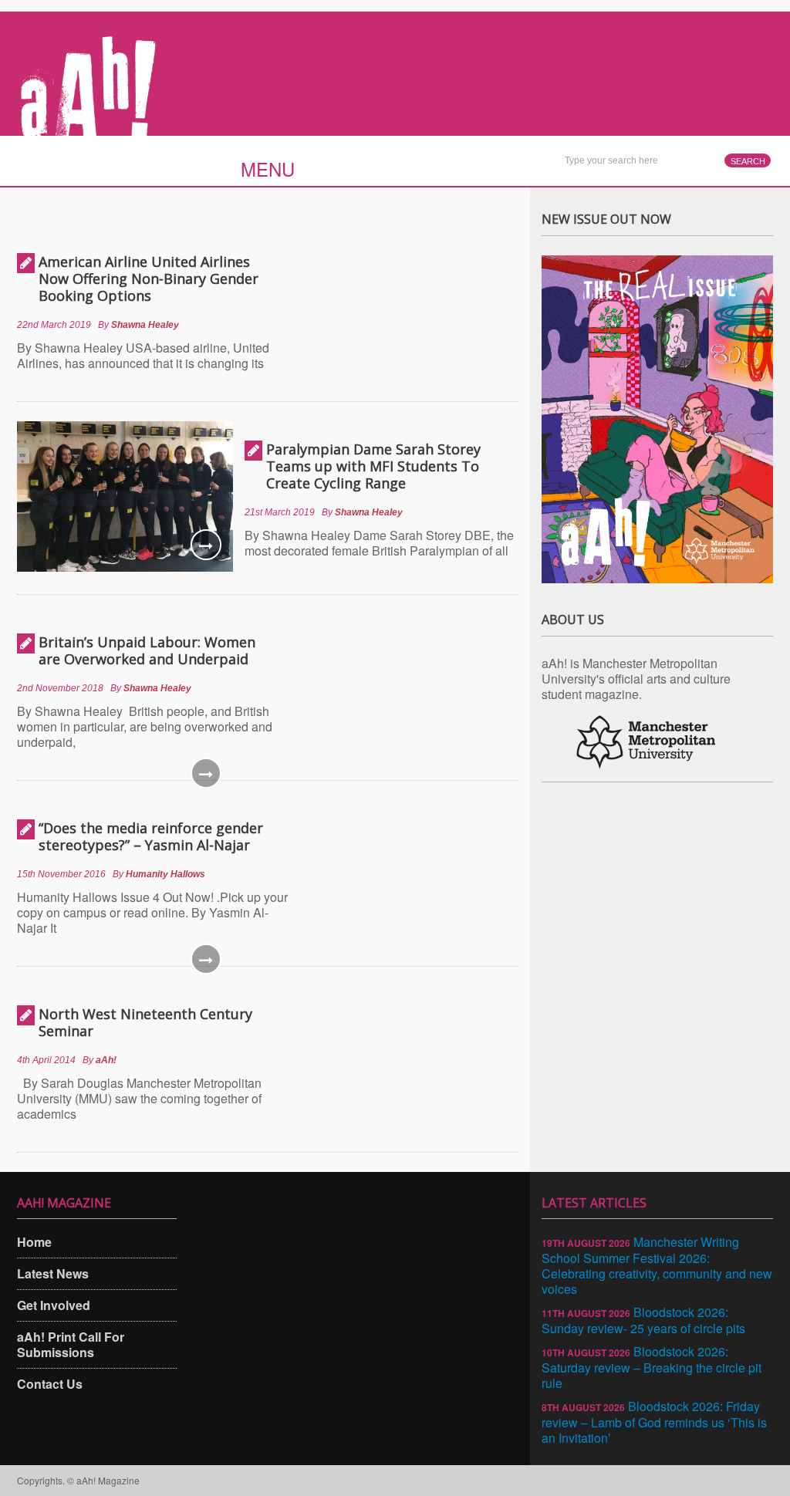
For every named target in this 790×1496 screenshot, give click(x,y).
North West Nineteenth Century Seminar (145, 1022)
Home (34, 1242)
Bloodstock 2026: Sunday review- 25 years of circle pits (643, 1320)
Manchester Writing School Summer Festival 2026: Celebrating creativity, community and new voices (657, 1265)
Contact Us (50, 1384)
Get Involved (53, 1305)
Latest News (53, 1273)
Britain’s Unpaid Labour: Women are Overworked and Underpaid (147, 650)
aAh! (106, 1060)
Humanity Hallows (165, 874)
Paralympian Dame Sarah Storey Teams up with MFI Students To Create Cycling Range (373, 466)
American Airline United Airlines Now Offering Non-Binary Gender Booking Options (148, 278)
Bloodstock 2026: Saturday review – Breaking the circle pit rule (651, 1367)
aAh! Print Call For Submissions (70, 1344)
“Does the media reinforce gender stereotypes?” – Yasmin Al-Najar (151, 836)
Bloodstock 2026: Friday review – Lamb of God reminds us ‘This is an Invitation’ (654, 1422)
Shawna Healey (145, 324)
